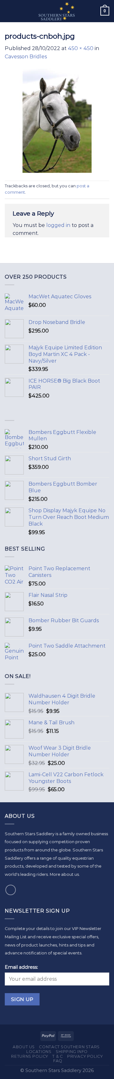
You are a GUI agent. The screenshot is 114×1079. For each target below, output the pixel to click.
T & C (57, 1056)
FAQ (57, 1060)
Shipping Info (72, 1051)
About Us (24, 1046)
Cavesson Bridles (26, 57)
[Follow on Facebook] (10, 890)
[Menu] (8, 11)
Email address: (21, 967)
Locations (39, 1051)
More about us (64, 874)
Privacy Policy (85, 1056)
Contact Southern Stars (69, 1046)
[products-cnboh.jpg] (57, 120)
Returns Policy (29, 1056)
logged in (58, 225)
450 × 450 (80, 48)
